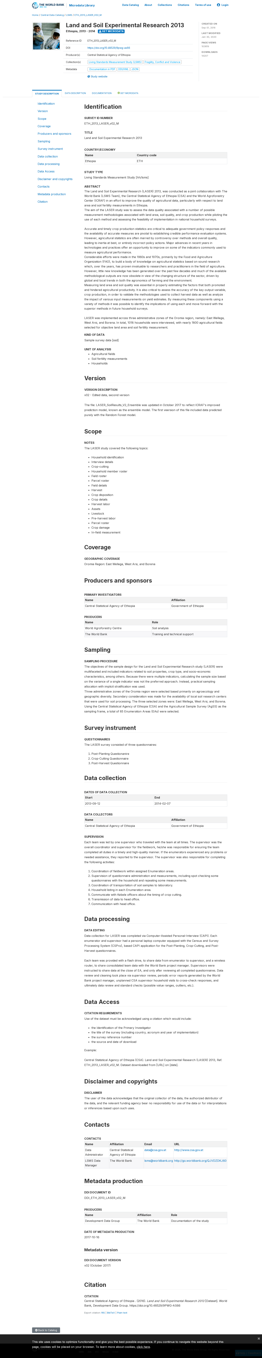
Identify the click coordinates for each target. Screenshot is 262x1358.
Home (35, 15)
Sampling (44, 141)
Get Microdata (112, 31)
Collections (165, 5)
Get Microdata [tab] (129, 93)
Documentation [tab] (102, 93)
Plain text (122, 1312)
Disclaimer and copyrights (55, 179)
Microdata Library (82, 5)
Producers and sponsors (54, 133)
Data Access (46, 171)
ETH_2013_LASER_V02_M (88, 15)
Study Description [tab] (47, 93)
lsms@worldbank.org (158, 1160)
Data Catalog (130, 5)
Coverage (44, 126)
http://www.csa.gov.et (188, 1150)
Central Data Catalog (52, 15)
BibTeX (111, 1312)
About (148, 5)
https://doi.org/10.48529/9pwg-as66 (109, 47)
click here (143, 1347)
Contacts (44, 186)
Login (225, 5)
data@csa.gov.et (155, 1150)
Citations (183, 5)
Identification (46, 103)
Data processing (49, 164)
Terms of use (203, 5)
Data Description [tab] (75, 93)
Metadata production (52, 194)
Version (43, 111)
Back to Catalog (47, 1330)
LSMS (69, 15)
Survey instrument (50, 149)
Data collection (48, 156)
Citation (43, 201)
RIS (103, 1312)
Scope (42, 118)
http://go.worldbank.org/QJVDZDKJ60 (200, 1160)
